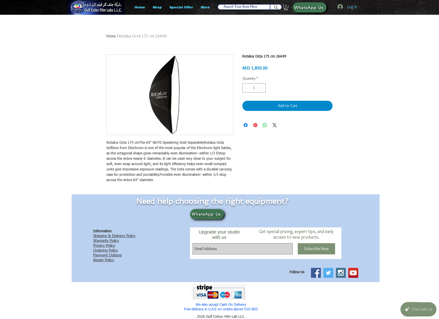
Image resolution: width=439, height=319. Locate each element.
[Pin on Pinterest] (255, 125)
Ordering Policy (105, 250)
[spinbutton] (254, 87)
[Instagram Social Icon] (341, 273)
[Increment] (262, 87)
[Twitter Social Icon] (328, 273)
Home (111, 36)
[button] (286, 7)
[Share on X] (275, 125)
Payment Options (107, 255)
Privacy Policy (104, 246)
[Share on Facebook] (246, 125)
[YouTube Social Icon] (353, 273)
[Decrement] (246, 87)
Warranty (100, 241)
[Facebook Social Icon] (316, 273)
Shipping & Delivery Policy (114, 236)
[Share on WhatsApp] (265, 125)
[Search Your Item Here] (275, 7)
